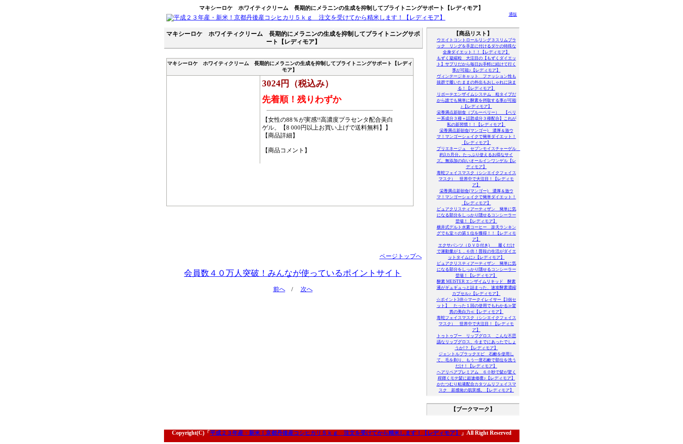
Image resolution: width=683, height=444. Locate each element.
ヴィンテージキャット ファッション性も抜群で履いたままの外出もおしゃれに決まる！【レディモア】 (476, 82)
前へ (279, 289)
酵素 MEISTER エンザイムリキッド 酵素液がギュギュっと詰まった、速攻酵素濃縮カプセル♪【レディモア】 (476, 287)
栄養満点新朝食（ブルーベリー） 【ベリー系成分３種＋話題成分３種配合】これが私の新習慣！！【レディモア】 (476, 118)
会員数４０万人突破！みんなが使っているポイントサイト (292, 273)
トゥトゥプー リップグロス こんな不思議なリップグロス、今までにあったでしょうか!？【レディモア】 (476, 341)
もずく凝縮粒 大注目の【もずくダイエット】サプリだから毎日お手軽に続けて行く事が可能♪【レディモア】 (476, 64)
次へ (307, 289)
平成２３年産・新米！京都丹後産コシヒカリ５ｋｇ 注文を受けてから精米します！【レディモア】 (335, 433)
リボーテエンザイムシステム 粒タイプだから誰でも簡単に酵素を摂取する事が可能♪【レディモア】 (476, 100)
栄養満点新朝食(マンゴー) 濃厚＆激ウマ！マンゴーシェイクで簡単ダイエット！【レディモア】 (476, 136)
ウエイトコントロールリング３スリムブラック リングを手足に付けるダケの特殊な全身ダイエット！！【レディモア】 (476, 46)
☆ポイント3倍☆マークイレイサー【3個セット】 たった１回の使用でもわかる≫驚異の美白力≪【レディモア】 (476, 305)
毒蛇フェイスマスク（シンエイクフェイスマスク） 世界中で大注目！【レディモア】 (476, 178)
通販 (513, 14)
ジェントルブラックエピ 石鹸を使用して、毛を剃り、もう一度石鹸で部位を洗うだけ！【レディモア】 (476, 360)
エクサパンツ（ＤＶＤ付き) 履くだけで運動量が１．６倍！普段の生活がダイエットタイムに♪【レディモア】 (476, 251)
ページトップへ (401, 256)
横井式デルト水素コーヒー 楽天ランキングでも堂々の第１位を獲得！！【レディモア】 (476, 233)
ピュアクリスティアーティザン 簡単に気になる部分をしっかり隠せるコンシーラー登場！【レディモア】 (476, 215)
